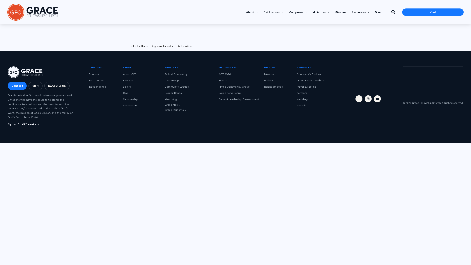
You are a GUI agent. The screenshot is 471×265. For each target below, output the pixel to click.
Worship (302, 105)
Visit (35, 85)
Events (223, 80)
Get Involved (271, 12)
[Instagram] (368, 98)
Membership (130, 99)
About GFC (130, 74)
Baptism (128, 80)
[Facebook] (358, 98)
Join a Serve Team (230, 93)
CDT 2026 (225, 74)
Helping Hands (173, 93)
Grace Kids (171, 104)
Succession (130, 105)
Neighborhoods (273, 86)
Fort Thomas (96, 80)
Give (378, 12)
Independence (97, 86)
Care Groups (172, 80)
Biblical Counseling (176, 74)
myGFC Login (57, 85)
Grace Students (174, 110)
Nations (268, 80)
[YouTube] (377, 98)
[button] (393, 12)
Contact (17, 85)
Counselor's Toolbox (309, 74)
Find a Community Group (234, 86)
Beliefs (127, 86)
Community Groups (177, 86)
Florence (94, 74)
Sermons (302, 93)
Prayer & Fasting (306, 86)
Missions (340, 12)
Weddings (303, 99)
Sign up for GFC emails (22, 124)
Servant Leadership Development (239, 99)
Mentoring (171, 99)
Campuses (296, 12)
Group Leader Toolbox (310, 80)
